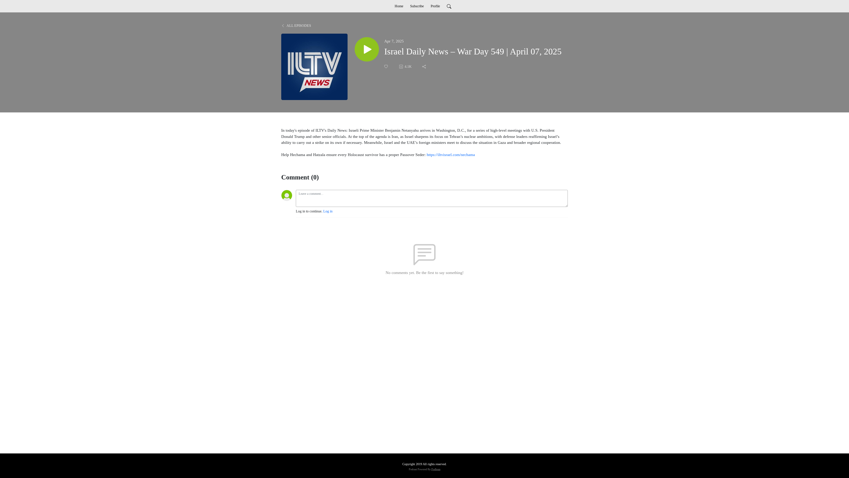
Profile (435, 6)
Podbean (435, 469)
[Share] (424, 66)
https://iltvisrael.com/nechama (451, 154)
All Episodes (298, 25)
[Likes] (386, 66)
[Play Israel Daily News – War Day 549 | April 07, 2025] (367, 49)
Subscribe (417, 6)
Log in (328, 211)
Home (399, 6)
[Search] (449, 6)
